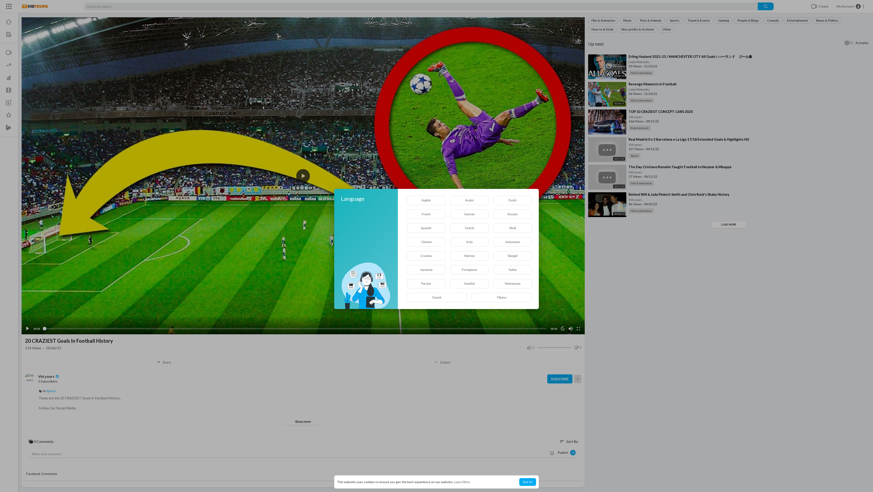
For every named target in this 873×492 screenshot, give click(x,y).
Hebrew (469, 256)
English (426, 200)
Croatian (426, 256)
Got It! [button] (528, 482)
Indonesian (512, 242)
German (469, 214)
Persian (426, 283)
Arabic (469, 200)
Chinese (426, 242)
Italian (513, 269)
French (426, 214)
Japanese (426, 269)
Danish (437, 297)
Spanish (426, 228)
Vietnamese (512, 283)
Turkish (469, 228)
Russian (513, 214)
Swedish (469, 283)
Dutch (513, 200)
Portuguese (469, 269)
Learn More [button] (462, 482)
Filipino (502, 297)
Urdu (469, 242)
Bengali (512, 256)
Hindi (512, 228)
